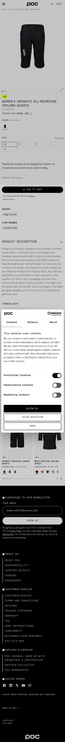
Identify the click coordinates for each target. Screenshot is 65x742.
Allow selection (32, 417)
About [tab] (53, 322)
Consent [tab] (11, 322)
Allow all (32, 408)
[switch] (56, 385)
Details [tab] (32, 322)
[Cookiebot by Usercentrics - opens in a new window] (47, 314)
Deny (32, 426)
